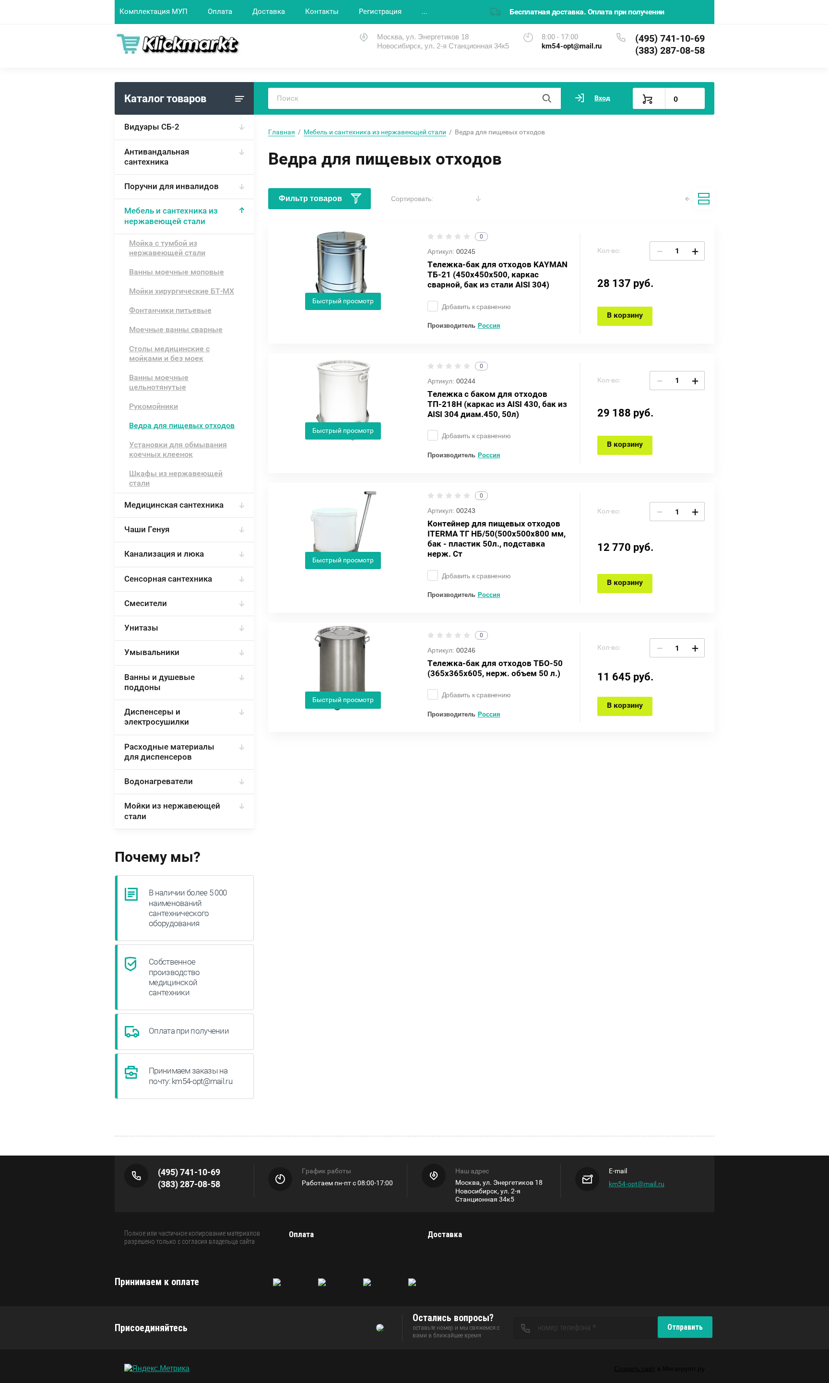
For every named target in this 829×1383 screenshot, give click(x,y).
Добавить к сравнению (476, 306)
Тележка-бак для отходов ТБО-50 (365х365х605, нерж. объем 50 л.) (495, 668)
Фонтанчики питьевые (170, 310)
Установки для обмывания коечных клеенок (178, 449)
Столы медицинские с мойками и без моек (169, 353)
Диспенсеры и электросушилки (156, 717)
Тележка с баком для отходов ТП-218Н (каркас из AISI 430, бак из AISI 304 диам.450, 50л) (497, 404)
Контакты (322, 11)
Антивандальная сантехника (156, 157)
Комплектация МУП (153, 11)
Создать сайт (634, 1368)
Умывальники (151, 652)
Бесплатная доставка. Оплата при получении (586, 11)
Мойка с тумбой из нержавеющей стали (167, 247)
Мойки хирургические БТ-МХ (181, 291)
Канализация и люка (164, 554)
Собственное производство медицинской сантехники (174, 977)
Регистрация (380, 11)
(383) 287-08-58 (670, 50)
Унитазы (141, 627)
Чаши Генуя (146, 529)
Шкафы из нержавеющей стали (176, 478)
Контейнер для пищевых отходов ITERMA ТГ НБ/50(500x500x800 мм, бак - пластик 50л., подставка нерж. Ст (496, 539)
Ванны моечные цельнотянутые (159, 382)
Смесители (145, 603)
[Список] (703, 198)
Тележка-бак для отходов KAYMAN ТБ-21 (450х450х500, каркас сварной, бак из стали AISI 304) (497, 275)
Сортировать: (412, 199)
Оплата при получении (189, 1031)
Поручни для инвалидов (171, 186)
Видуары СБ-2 (151, 126)
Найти (546, 98)
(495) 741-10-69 (670, 38)
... (424, 11)
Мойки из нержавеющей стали (172, 811)
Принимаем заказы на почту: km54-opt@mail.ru (190, 1075)
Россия (489, 325)
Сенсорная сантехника (168, 579)
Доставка (268, 11)
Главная (281, 132)
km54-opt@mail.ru (636, 1184)
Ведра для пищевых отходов (182, 425)
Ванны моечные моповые (176, 271)
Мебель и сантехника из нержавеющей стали (171, 216)
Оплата (220, 11)
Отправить (685, 1327)
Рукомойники (153, 406)
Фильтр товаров (310, 198)
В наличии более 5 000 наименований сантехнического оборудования (187, 908)
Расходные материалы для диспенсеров (169, 752)
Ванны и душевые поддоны (159, 682)
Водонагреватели (158, 781)
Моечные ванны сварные (176, 329)
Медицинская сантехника (174, 505)
